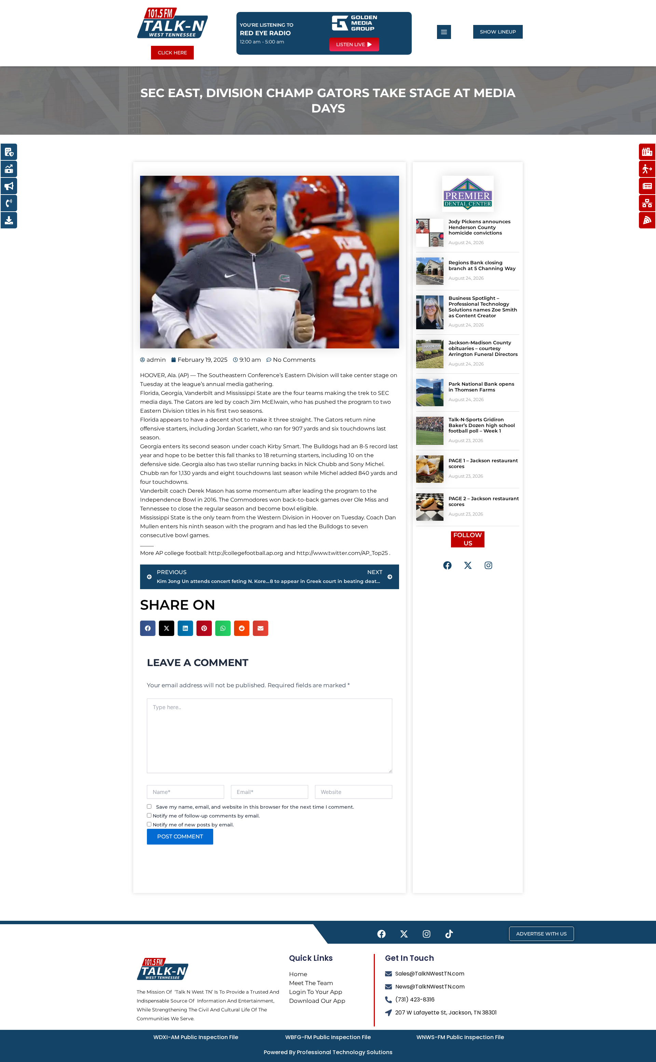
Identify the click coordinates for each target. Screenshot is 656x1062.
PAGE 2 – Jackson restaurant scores (484, 501)
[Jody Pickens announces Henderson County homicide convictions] (429, 233)
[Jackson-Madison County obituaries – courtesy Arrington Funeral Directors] (429, 354)
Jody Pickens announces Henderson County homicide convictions (479, 227)
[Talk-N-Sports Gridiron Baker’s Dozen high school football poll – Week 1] (429, 431)
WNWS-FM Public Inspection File (460, 1037)
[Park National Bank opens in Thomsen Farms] (429, 392)
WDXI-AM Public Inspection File (195, 1037)
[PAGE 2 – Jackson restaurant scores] (429, 507)
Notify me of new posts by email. (193, 825)
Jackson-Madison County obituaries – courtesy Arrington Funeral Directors (483, 348)
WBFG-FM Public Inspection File (328, 1037)
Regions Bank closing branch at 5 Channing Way (482, 265)
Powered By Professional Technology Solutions (328, 1052)
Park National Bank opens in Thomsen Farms (481, 387)
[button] (147, 628)
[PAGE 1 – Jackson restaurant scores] (429, 469)
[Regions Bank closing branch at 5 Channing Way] (429, 271)
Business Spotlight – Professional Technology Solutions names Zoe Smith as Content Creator (483, 306)
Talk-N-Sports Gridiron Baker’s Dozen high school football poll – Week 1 (482, 425)
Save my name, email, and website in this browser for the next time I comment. (255, 807)
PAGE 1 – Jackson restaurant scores (483, 463)
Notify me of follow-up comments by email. (206, 816)
